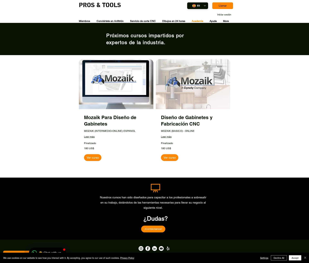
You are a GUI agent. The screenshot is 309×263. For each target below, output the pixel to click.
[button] (84, 21)
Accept (295, 257)
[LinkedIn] (154, 248)
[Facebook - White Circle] (147, 248)
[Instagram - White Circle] (141, 248)
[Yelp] (168, 248)
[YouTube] (161, 248)
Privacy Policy (127, 257)
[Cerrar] (305, 257)
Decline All (279, 257)
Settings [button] (264, 257)
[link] (116, 120)
